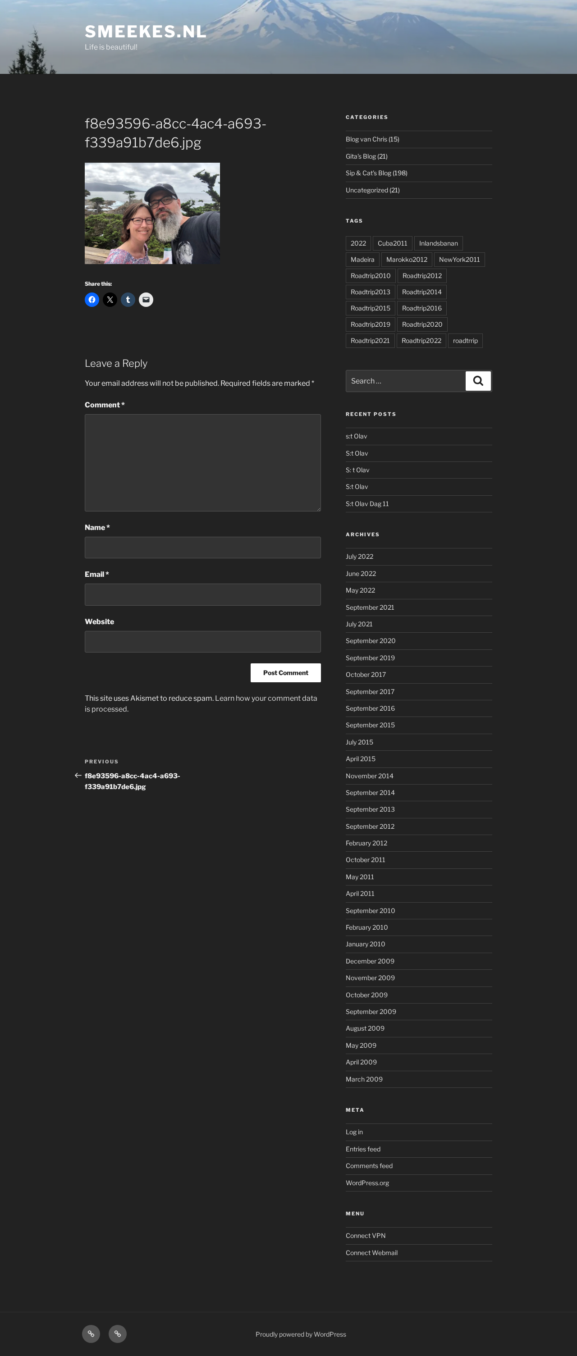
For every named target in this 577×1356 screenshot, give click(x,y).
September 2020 (371, 640)
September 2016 (370, 708)
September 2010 (370, 910)
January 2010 (365, 944)
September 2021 (370, 607)
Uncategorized (367, 190)
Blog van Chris (366, 139)
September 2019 (370, 658)
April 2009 (361, 1062)
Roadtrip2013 (370, 292)
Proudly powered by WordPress (301, 1334)
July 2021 (359, 624)
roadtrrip (465, 340)
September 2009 (371, 1011)
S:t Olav (357, 453)
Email (97, 574)
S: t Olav (358, 470)
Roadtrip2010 (371, 275)
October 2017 (366, 674)
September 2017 (370, 691)
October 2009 (367, 995)
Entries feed (363, 1149)
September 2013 (370, 809)
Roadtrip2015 (370, 308)
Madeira (363, 259)
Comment (105, 405)
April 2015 (361, 758)
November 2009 (370, 978)
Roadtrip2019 (370, 324)
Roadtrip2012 (422, 275)
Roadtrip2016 (422, 308)
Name (97, 527)
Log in (354, 1132)
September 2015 (370, 725)
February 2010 (367, 927)
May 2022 (360, 590)
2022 (358, 243)
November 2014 (370, 776)
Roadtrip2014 (422, 292)
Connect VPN (366, 1235)
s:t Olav (356, 436)
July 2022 (359, 556)
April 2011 (360, 893)
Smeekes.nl (146, 31)
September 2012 (370, 826)
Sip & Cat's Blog (368, 173)
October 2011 (365, 859)
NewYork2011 (459, 259)
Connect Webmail (372, 1252)
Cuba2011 (393, 243)
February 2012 (366, 843)
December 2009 (370, 961)
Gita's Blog (361, 156)
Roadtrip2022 (421, 340)
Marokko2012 (406, 259)
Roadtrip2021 (370, 340)
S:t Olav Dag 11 (367, 503)
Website (99, 621)
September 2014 (370, 792)
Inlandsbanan (438, 243)
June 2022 (361, 573)
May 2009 (361, 1045)
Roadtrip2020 (422, 324)
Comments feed (369, 1165)
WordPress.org (367, 1183)
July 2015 (359, 742)
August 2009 (365, 1028)
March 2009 (364, 1079)
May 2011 (360, 877)
